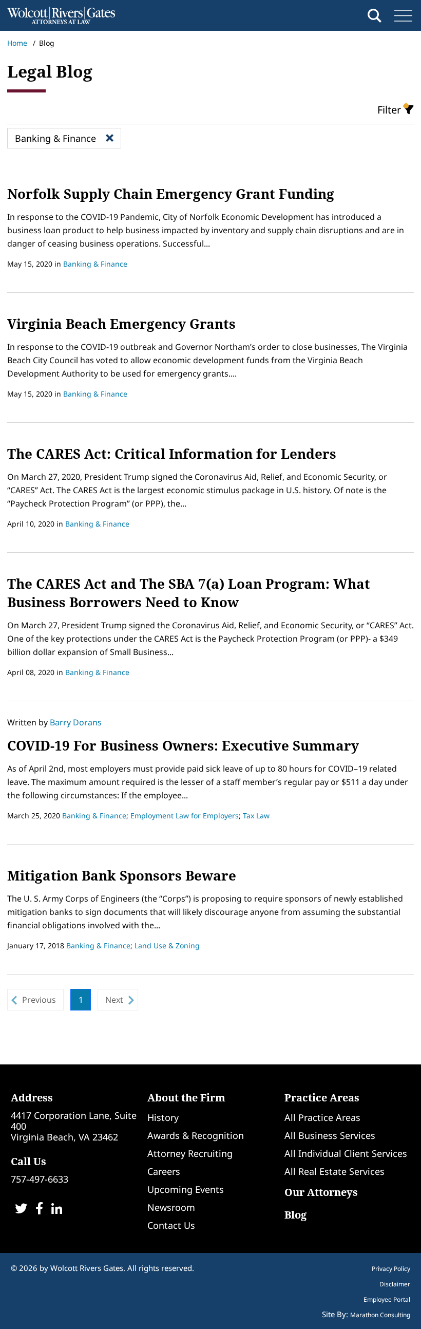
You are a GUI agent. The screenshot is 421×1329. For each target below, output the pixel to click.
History (163, 1117)
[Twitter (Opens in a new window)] (21, 1209)
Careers (163, 1171)
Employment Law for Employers (184, 815)
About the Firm (186, 1098)
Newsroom (171, 1207)
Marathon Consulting (380, 1315)
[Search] (374, 15)
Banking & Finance (95, 264)
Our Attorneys (321, 1192)
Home (17, 43)
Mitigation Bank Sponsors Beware (121, 875)
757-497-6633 (39, 1179)
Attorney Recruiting (190, 1153)
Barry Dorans (76, 722)
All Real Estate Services (334, 1171)
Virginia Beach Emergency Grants (121, 323)
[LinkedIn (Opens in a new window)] (56, 1209)
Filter (390, 110)
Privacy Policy (391, 1268)
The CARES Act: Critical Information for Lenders (171, 453)
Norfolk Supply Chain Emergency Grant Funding (170, 193)
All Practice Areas (322, 1117)
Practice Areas (321, 1098)
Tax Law (256, 815)
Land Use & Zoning (167, 945)
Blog (295, 1215)
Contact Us (171, 1225)
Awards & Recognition (195, 1135)
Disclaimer (394, 1284)
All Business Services (329, 1135)
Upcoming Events (185, 1189)
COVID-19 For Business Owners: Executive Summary (183, 745)
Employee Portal (386, 1299)
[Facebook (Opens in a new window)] (39, 1209)
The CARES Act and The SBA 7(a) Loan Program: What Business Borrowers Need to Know (188, 592)
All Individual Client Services (345, 1153)
